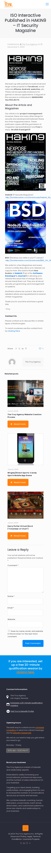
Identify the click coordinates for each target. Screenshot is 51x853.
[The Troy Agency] (8, 4)
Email (11, 607)
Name (11, 596)
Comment (13, 565)
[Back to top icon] (25, 828)
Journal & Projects (31, 839)
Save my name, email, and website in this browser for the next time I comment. (25, 634)
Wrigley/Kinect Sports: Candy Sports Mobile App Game (22, 474)
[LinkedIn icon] (24, 843)
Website (11, 619)
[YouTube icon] (30, 843)
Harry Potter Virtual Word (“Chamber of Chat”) (20, 527)
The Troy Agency (29, 44)
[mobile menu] (47, 4)
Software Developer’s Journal (23, 274)
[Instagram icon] (27, 843)
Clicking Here (14, 331)
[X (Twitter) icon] (21, 843)
